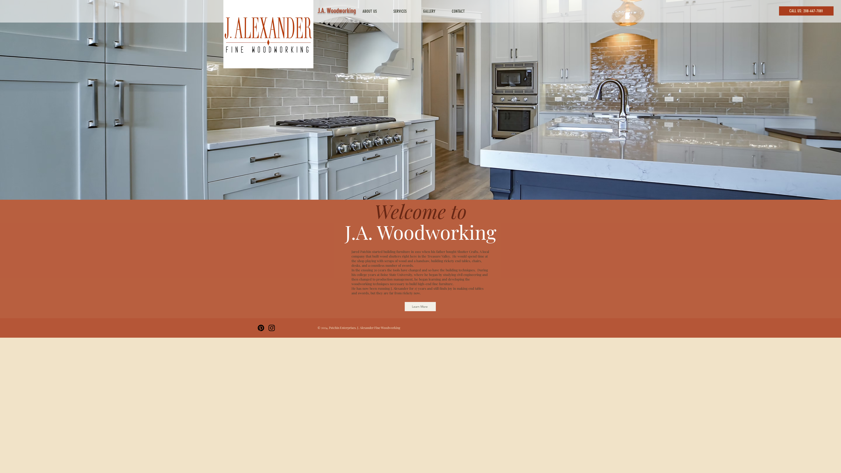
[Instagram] (271, 328)
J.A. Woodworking (337, 11)
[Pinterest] (261, 328)
